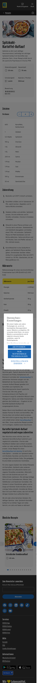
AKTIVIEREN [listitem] (18, 347)
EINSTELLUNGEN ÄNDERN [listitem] (19, 362)
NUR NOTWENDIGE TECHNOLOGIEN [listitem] (19, 353)
